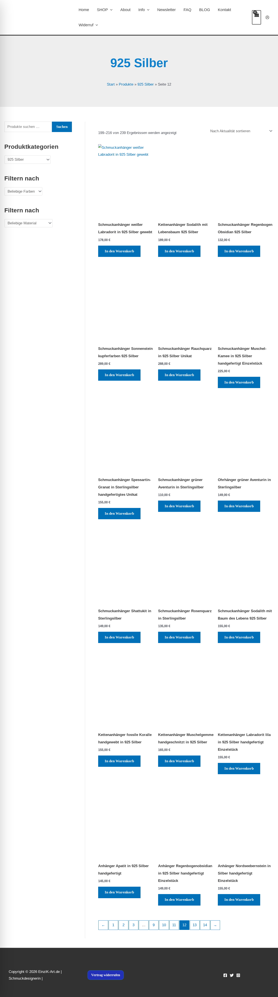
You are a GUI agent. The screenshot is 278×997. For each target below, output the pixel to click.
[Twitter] (232, 975)
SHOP (102, 10)
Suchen (62, 127)
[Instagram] (238, 975)
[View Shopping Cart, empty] (256, 17)
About (125, 10)
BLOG (204, 10)
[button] (110, 9)
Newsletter (166, 10)
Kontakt (224, 10)
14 (205, 925)
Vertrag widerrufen (105, 975)
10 (164, 925)
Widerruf (86, 25)
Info (141, 10)
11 (174, 925)
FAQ (187, 10)
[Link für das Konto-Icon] (267, 17)
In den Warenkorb (119, 251)
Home (84, 10)
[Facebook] (225, 975)
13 (195, 925)
